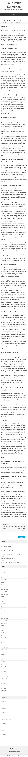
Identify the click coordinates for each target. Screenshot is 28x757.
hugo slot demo (11, 505)
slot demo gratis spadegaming (12, 509)
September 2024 (4, 623)
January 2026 (3, 584)
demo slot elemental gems (7, 492)
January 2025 (3, 613)
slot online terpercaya (6, 719)
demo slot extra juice (18, 492)
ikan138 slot (4, 701)
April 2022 (3, 685)
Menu (14, 14)
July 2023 (3, 656)
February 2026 (4, 582)
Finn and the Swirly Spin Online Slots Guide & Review (20, 528)
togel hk (3, 704)
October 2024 (4, 620)
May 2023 (3, 661)
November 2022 (4, 676)
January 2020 (3, 693)
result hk (3, 712)
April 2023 (3, 664)
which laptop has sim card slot (16, 517)
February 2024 (4, 639)
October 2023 (4, 649)
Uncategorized (9, 491)
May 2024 (3, 632)
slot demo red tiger (13, 510)
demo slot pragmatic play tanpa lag (15, 498)
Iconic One (6, 755)
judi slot (3, 715)
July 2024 (3, 627)
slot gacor (3, 708)
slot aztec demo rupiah (16, 507)
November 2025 (4, 589)
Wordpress (20, 755)
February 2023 (4, 668)
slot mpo (3, 738)
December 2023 (4, 644)
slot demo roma (21, 510)
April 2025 (3, 606)
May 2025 (3, 603)
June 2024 (3, 630)
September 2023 (4, 652)
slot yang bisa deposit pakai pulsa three (9, 514)
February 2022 (4, 690)
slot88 (2, 730)
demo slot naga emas (11, 496)
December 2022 (4, 673)
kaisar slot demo (19, 505)
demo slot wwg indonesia (6, 501)
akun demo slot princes (20, 491)
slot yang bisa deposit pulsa (18, 516)
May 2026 (3, 574)
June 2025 (3, 601)
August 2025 (3, 596)
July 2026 (3, 572)
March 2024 (3, 637)
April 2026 (3, 577)
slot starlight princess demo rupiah (19, 512)
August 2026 (3, 570)
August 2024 (3, 625)
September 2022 (4, 680)
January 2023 (3, 671)
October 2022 (4, 678)
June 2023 (3, 659)
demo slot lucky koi (16, 494)
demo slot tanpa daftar (20, 500)
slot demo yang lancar (6, 512)
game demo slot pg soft (14, 503)
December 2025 (4, 587)
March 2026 (3, 579)
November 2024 (4, 618)
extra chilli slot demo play (18, 501)
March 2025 (3, 608)
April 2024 (3, 635)
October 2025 (4, 591)
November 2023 (4, 647)
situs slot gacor (4, 726)
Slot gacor (3, 741)
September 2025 (4, 594)
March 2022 (3, 688)
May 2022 (3, 683)
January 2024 (3, 642)
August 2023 (3, 654)
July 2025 (3, 599)
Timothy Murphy (7, 22)
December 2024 (4, 615)
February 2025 (4, 611)
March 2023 (3, 666)
